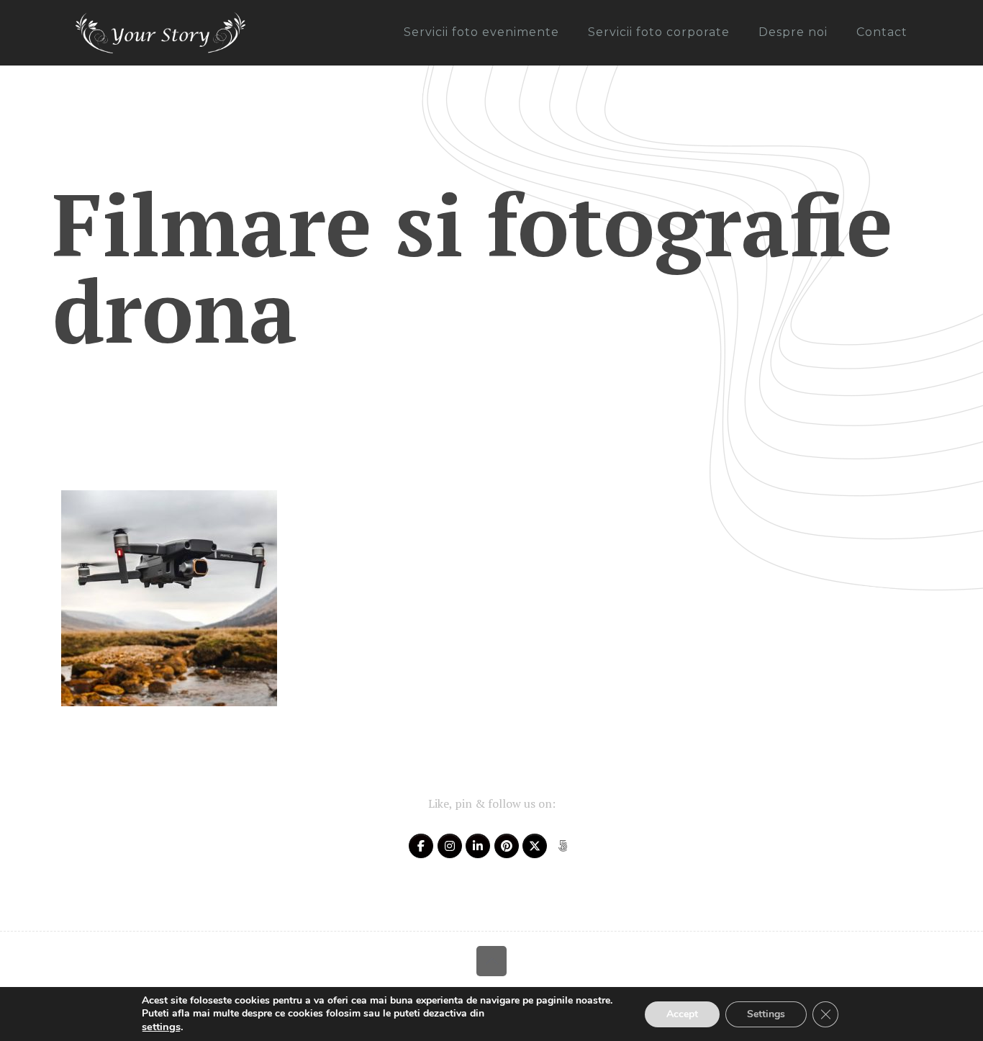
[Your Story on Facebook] (421, 846)
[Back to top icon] (491, 961)
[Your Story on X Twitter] (534, 846)
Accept (682, 1014)
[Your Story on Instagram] (450, 846)
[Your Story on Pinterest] (506, 846)
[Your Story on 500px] (562, 845)
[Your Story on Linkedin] (478, 846)
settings (161, 1026)
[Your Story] (160, 32)
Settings (766, 1014)
